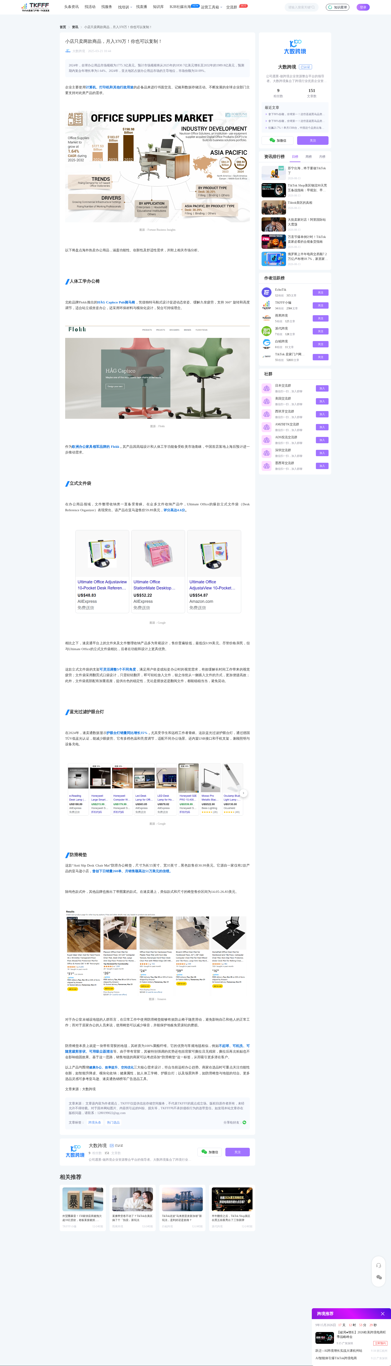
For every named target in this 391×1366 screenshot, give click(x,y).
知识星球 (340, 7)
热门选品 (113, 1122)
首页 (63, 27)
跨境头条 (94, 1122)
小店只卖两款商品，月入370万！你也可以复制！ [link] (118, 27)
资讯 (75, 27)
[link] (63, 27)
